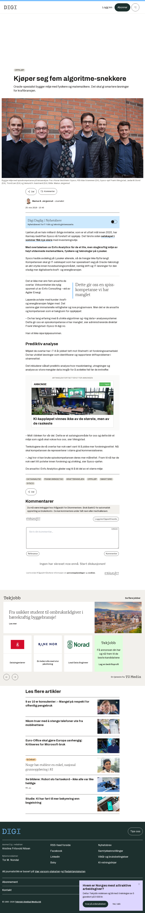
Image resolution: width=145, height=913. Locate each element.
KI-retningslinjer (107, 862)
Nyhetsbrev (105, 845)
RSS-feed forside (60, 845)
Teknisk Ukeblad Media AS (28, 902)
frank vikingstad (53, 479)
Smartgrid (106, 479)
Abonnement (10, 882)
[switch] (114, 221)
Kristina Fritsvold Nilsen (16, 848)
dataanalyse (34, 479)
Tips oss (135, 831)
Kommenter (49, 191)
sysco (30, 483)
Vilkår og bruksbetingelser (113, 856)
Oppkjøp (19, 70)
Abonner (122, 7)
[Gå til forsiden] (10, 7)
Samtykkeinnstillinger (110, 851)
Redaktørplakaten (74, 871)
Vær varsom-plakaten (47, 871)
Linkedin (55, 856)
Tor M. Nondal (10, 860)
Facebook (56, 851)
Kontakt (7, 890)
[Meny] (135, 7)
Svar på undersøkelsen (95, 904)
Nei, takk (117, 904)
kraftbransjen (75, 479)
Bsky (53, 862)
